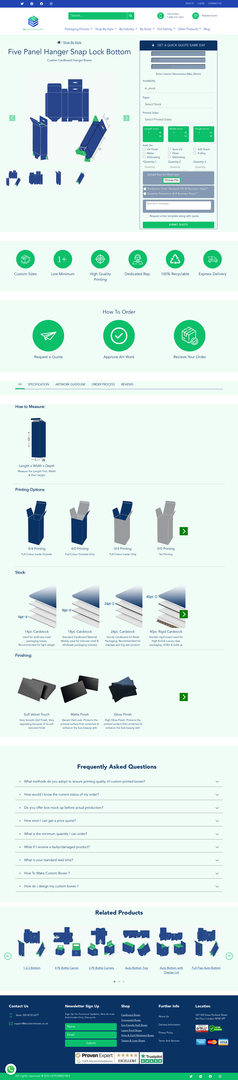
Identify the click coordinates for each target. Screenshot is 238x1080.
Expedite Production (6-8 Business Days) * (172, 194)
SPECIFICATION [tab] (38, 384)
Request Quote (209, 16)
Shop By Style (104, 29)
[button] (114, 981)
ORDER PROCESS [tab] (103, 384)
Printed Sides (150, 113)
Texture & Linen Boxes (133, 1041)
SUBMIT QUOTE (178, 225)
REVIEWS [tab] (127, 384)
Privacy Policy (166, 1033)
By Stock (146, 29)
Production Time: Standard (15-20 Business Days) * (177, 189)
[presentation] (7, 956)
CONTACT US (214, 4)
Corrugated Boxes (131, 1020)
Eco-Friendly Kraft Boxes (134, 1025)
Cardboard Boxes (130, 1015)
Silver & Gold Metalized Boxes (137, 1035)
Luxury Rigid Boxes (131, 1030)
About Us (164, 1016)
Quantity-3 (199, 162)
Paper (146, 97)
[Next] (184, 531)
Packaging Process (77, 29)
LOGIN (201, 4)
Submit (91, 1043)
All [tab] (20, 384)
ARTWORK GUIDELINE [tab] (70, 384)
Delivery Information (169, 1025)
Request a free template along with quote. (175, 216)
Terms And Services (169, 1041)
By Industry (127, 29)
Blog (207, 29)
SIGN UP (190, 4)
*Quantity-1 (150, 162)
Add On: (148, 145)
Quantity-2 (174, 162)
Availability (149, 81)
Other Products (188, 29)
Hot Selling (165, 29)
